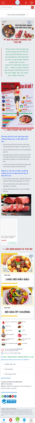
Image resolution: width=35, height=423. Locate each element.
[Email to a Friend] (10, 396)
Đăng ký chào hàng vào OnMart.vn (19, 359)
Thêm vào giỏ (12, 243)
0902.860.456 (22, 357)
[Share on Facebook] (5, 396)
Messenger (4, 422)
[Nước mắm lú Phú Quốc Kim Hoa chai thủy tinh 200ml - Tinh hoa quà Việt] (9, 227)
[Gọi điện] (17, 419)
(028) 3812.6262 (12, 357)
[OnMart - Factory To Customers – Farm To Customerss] (17, 2)
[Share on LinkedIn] (15, 396)
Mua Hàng (31, 422)
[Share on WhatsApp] (2, 396)
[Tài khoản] (26, 2)
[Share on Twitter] (7, 396)
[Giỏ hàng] (31, 2)
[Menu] (3, 2)
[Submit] (32, 7)
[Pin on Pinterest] (13, 396)
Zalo (24, 422)
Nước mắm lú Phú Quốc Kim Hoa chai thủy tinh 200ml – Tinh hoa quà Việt (8, 237)
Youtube (10, 422)
